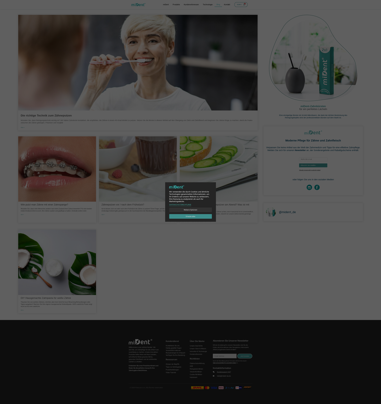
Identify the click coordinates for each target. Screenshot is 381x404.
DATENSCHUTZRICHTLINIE (180, 204)
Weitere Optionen (190, 210)
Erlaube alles (190, 216)
